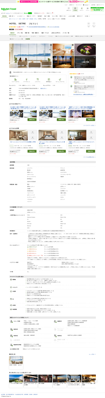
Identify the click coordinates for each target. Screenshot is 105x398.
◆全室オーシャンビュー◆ (16, 39)
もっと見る (91, 354)
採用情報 (26, 394)
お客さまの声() (55, 32)
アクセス (50, 36)
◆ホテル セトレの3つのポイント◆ (64, 36)
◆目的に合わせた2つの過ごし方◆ (83, 36)
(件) (22, 26)
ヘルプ (65, 4)
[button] (22, 357)
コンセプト (33, 36)
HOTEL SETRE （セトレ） (24, 23)
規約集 (30, 394)
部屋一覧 (27, 32)
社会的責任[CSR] (19, 394)
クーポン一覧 (66, 32)
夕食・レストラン (23, 36)
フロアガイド (42, 36)
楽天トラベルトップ (13, 18)
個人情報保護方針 (10, 394)
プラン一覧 (20, 32)
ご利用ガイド (71, 4)
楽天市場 (93, 4)
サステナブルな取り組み (54, 26)
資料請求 (36, 394)
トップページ (13, 36)
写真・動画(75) (35, 32)
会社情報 (3, 394)
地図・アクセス (45, 32)
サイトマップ (78, 4)
